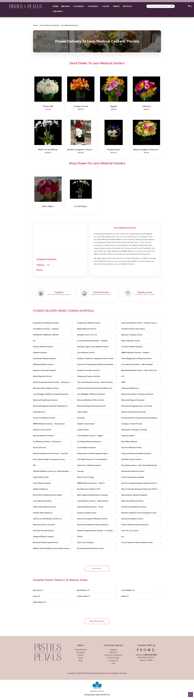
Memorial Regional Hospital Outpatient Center (52, 406)
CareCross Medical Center (44, 418)
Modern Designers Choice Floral (80, 149)
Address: (40, 265)
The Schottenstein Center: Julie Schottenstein (97, 382)
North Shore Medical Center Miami (47, 495)
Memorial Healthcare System (45, 400)
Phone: (39, 270)
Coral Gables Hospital (86, 447)
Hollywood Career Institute (88, 376)
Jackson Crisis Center (42, 430)
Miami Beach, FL (39, 602)
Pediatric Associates (86, 424)
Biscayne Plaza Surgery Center (46, 388)
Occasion (80, 652)
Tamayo (80, 471)
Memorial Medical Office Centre (90, 400)
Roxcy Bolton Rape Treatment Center (49, 459)
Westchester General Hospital (134, 495)
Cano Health (82, 412)
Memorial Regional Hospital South (91, 406)
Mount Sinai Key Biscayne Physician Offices (139, 489)
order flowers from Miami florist (120, 251)
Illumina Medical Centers (43, 436)
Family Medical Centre (42, 376)
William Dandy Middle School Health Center (51, 548)
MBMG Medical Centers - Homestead (49, 424)
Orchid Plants (80, 206)
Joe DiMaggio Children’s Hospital (91, 394)
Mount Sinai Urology (85, 477)
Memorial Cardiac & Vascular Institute (137, 394)
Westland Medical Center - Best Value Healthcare (141, 370)
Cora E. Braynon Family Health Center (137, 542)
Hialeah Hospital (40, 352)
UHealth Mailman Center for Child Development (53, 471)
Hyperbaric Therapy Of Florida (134, 430)
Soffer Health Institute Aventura (134, 525)
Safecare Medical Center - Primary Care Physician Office (141, 323)
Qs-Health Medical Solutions (89, 441)
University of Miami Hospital (89, 465)
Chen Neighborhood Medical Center (136, 358)
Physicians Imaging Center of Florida (136, 406)
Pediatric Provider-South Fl (88, 370)
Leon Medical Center (86, 352)
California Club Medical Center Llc (47, 519)
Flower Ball (48, 106)
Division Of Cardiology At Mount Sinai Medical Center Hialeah (97, 364)
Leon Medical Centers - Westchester (92, 501)
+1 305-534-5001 (149, 655)
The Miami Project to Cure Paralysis (92, 459)
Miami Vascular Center (130, 341)
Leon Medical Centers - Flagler (90, 436)
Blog (81, 660)
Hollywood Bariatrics (130, 388)
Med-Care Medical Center (132, 501)
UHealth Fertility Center (131, 459)
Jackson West (83, 430)
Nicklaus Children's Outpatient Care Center (95, 358)
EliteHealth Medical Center (132, 471)
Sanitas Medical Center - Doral (90, 507)
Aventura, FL (38, 590)
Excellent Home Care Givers (133, 329)
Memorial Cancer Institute (44, 525)
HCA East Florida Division (43, 530)
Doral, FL (36, 596)
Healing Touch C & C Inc (87, 335)
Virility (80, 536)
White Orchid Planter (48, 149)
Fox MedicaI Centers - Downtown (47, 441)
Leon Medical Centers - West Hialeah (137, 364)
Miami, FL (125, 596)
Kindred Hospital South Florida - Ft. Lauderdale (97, 530)
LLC (122, 376)
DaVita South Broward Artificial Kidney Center (96, 388)
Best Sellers (48, 206)
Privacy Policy (113, 658)
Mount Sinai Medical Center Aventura (92, 525)
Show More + (97, 568)
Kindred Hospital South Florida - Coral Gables (52, 453)
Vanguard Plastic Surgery (43, 536)
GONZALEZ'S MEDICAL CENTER (45, 335)
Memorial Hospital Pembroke (133, 412)
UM (34, 465)
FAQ (113, 663)
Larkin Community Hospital (132, 477)
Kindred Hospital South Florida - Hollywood (51, 382)
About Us (113, 652)
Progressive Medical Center (88, 323)
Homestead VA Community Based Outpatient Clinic (141, 418)
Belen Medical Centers (86, 329)
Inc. (34, 341)
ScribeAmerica (39, 412)
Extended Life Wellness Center (46, 323)
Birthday (65, 6)
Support (113, 650)
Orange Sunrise (81, 106)
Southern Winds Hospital (131, 347)
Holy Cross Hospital (85, 542)
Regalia (113, 106)
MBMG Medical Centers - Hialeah (135, 352)
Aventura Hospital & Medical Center (92, 519)
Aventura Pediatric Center (132, 519)
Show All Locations (97, 621)
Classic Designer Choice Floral (146, 149)
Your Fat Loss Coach (129, 530)
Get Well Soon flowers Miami (109, 239)
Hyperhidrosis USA (40, 477)
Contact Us (113, 660)
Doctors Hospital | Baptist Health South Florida (141, 483)
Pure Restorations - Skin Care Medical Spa (139, 465)
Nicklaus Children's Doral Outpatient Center (139, 513)
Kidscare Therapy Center (131, 335)
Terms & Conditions (113, 655)
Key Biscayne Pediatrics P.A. (88, 489)
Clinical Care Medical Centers (133, 507)
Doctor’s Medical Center (131, 447)
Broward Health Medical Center (90, 548)
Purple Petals (113, 149)
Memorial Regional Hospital (132, 400)
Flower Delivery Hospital (49, 25)
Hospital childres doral (86, 513)
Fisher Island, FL (83, 596)
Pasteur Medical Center (43, 347)
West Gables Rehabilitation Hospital (92, 495)
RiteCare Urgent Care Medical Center (93, 347)
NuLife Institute (39, 447)
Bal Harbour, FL (83, 590)
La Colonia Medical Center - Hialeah (92, 341)
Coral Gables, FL (128, 590)
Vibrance (146, 106)
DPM (123, 382)
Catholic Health (127, 436)
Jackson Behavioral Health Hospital (136, 453)
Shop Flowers (80, 650)
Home (55, 6)
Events (116, 6)
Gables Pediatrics (40, 489)
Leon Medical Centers (42, 501)
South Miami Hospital (42, 483)
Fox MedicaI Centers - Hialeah (45, 329)
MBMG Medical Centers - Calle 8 (91, 483)
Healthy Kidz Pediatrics (43, 513)
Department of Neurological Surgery (92, 453)
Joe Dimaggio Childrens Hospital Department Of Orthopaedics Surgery (53, 394)
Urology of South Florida (131, 424)
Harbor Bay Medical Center (44, 507)
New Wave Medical (129, 441)
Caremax (81, 418)
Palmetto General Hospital (44, 370)
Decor (80, 658)
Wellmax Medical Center (43, 364)
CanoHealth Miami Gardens (44, 358)
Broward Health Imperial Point (45, 542)
